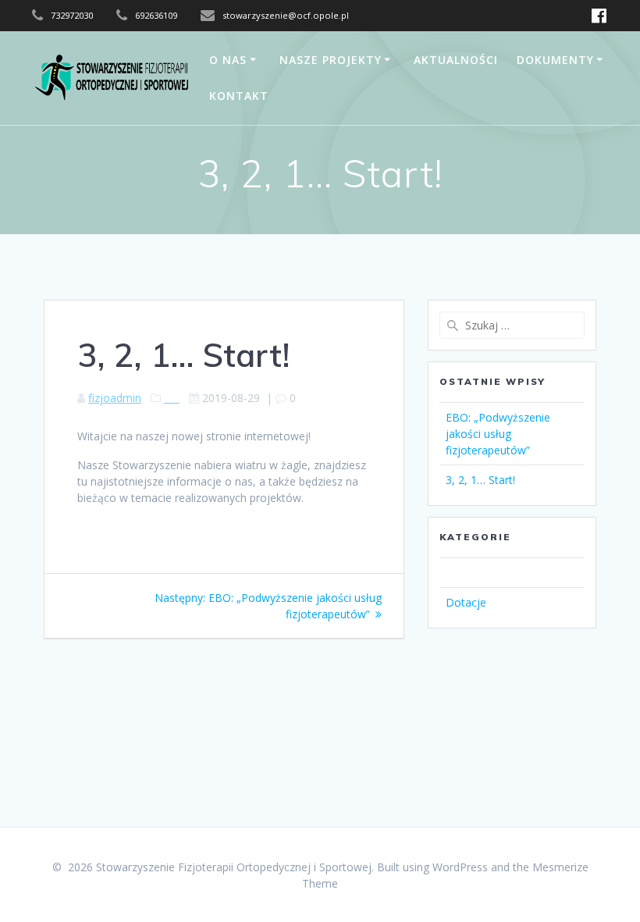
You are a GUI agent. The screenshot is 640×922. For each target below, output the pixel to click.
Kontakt (238, 95)
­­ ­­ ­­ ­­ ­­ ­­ (172, 397)
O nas (228, 59)
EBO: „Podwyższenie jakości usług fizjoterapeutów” (498, 433)
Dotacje (466, 602)
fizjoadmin (114, 397)
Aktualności (456, 59)
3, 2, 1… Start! (480, 479)
